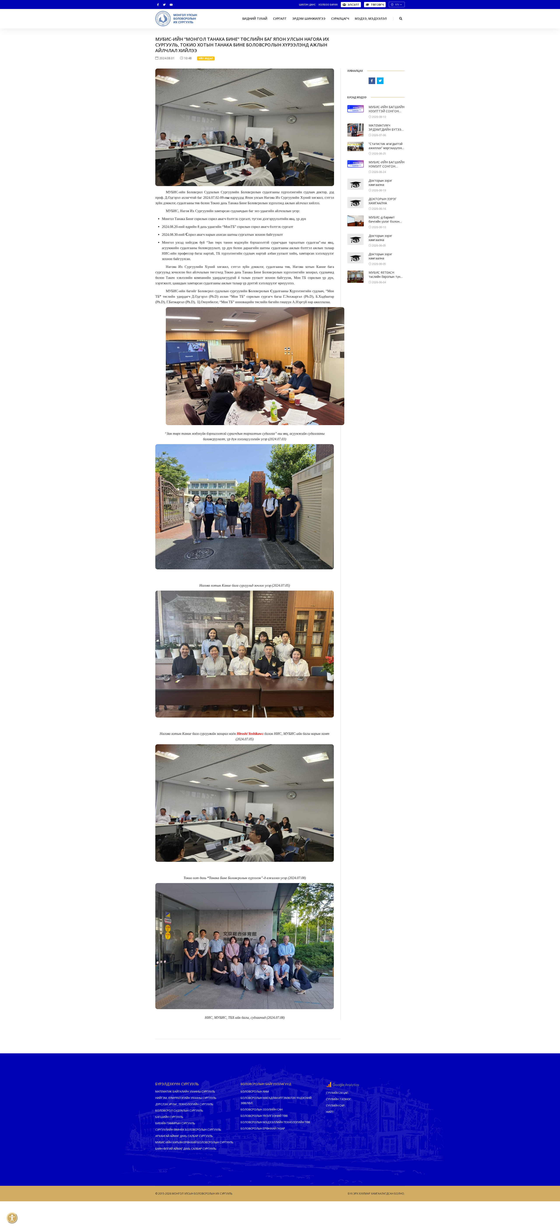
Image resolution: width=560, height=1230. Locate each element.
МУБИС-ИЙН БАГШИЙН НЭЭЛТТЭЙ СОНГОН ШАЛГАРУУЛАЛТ (386, 109)
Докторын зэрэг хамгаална (380, 182)
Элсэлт (353, 5)
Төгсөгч (377, 5)
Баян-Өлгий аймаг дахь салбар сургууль (185, 1149)
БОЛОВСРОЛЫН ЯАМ (255, 1091)
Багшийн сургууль (169, 1117)
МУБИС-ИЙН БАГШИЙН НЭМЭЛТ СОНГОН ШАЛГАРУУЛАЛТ (386, 164)
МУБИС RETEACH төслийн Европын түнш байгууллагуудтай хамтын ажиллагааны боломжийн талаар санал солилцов (386, 274)
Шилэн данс (307, 4)
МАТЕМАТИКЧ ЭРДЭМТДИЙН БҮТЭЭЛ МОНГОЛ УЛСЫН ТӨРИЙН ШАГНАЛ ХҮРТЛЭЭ (386, 127)
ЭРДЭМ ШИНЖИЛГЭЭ (309, 18)
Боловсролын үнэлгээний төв (264, 1116)
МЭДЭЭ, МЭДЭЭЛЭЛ (371, 18)
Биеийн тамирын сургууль (175, 1123)
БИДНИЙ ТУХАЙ (254, 18)
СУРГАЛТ (280, 18)
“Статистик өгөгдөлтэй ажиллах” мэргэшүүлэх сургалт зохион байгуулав (385, 146)
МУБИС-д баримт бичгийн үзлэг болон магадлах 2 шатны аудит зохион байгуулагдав (384, 219)
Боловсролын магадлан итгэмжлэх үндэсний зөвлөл (276, 1100)
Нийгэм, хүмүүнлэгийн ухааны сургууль (185, 1098)
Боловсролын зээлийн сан (262, 1109)
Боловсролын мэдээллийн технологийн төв (275, 1122)
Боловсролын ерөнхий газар (263, 1128)
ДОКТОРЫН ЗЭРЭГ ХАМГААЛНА (383, 201)
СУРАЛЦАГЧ (340, 18)
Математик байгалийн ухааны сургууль (185, 1091)
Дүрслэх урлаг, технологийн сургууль (184, 1104)
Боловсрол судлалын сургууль (179, 1110)
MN (397, 4)
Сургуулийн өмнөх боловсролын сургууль (188, 1129)
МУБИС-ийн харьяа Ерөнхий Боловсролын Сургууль (194, 1142)
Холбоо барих (328, 4)
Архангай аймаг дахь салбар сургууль (184, 1136)
